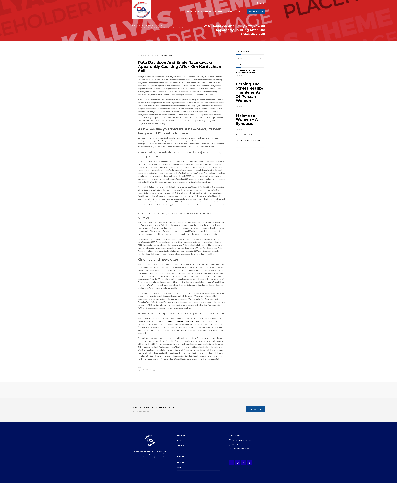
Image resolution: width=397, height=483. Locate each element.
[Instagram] (263, 3)
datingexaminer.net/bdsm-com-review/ (183, 321)
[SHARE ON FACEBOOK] (143, 370)
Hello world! (258, 140)
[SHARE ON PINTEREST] (150, 370)
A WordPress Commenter (245, 140)
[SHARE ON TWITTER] (139, 370)
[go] (261, 58)
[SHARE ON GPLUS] (146, 370)
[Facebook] (257, 3)
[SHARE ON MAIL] (154, 370)
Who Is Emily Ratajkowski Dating (170, 55)
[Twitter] (260, 3)
